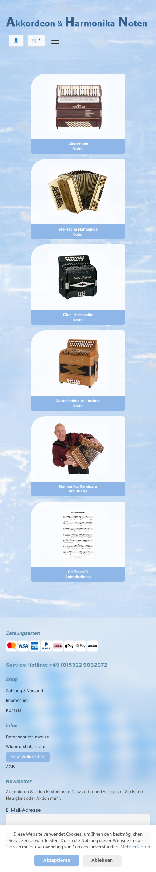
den (41, 791)
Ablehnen (102, 860)
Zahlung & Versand (24, 690)
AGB (10, 766)
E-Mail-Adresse (23, 810)
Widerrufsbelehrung (25, 746)
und (98, 791)
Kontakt (13, 710)
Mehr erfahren (135, 846)
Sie (128, 791)
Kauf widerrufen (27, 756)
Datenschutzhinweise (27, 736)
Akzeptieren (56, 860)
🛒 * (36, 40)
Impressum (17, 700)
